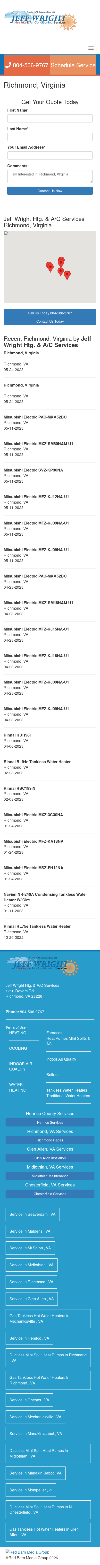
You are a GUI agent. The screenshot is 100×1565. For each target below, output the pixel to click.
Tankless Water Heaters (66, 1090)
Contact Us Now (50, 190)
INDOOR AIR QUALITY (20, 1066)
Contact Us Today (50, 321)
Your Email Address (26, 147)
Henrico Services (50, 1122)
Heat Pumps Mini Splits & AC (68, 1041)
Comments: (18, 165)
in (32, 1214)
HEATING (17, 1032)
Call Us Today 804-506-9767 (50, 313)
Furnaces (54, 1032)
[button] (61, 263)
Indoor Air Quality (61, 1059)
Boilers (52, 1074)
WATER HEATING (17, 1087)
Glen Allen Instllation (50, 1157)
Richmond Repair (50, 1140)
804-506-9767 (32, 1011)
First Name (18, 110)
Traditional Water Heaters (68, 1095)
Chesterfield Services (50, 1193)
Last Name (17, 128)
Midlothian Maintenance (50, 1175)
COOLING (18, 1048)
